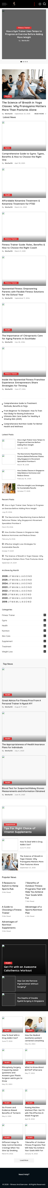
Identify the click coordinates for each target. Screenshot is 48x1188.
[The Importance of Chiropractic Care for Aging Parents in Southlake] (24, 318)
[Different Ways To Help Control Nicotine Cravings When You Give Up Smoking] (12, 1132)
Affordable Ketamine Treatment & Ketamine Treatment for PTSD (21, 202)
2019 (4, 601)
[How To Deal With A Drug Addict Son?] (10, 845)
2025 (4, 579)
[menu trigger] (5, 4)
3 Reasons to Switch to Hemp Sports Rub (10, 886)
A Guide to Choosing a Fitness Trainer (11, 909)
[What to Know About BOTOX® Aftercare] (35, 1057)
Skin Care (6, 636)
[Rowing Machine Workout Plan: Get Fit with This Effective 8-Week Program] (35, 1097)
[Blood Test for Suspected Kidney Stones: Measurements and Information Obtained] (24, 770)
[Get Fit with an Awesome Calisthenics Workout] (24, 960)
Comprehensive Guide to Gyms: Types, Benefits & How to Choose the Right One (23, 156)
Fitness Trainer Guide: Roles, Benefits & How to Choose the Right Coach (23, 246)
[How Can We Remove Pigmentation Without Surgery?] (8, 984)
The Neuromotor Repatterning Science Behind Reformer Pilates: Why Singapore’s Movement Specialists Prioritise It (23, 520)
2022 (4, 590)
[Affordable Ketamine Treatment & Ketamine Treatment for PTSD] (24, 183)
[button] (21, 61)
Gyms (7, 148)
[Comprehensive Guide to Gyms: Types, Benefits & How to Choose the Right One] (24, 136)
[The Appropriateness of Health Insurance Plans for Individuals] (24, 727)
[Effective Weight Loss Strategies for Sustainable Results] (8, 488)
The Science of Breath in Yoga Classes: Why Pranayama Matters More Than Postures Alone (24, 106)
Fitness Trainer (24, 28)
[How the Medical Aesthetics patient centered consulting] (35, 1025)
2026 (5, 576)
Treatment (6, 646)
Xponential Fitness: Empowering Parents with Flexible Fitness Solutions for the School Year (23, 291)
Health (7, 96)
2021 (4, 594)
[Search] (44, 4)
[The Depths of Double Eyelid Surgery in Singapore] (8, 999)
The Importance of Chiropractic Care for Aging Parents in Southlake (22, 337)
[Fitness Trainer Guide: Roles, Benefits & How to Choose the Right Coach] (24, 227)
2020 (5, 598)
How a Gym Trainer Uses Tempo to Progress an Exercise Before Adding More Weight (24, 34)
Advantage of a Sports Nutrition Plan (33, 909)
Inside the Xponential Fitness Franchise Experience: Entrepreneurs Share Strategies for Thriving (23, 382)
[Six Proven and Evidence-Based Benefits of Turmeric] (12, 1097)
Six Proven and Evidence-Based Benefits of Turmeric (11, 1110)
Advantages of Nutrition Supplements (9, 924)
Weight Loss (7, 651)
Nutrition (5, 631)
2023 (4, 587)
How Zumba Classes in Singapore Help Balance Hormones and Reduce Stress (30, 473)
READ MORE (39, 114)
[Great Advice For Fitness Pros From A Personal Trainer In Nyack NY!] (24, 683)
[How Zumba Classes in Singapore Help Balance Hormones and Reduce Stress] (8, 475)
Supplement (7, 641)
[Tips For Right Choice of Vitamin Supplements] (24, 821)
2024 (5, 583)
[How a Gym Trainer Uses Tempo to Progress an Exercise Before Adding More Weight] (8, 444)
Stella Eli (25, 41)
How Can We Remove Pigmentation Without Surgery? (27, 984)
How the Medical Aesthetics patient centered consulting (34, 1038)
